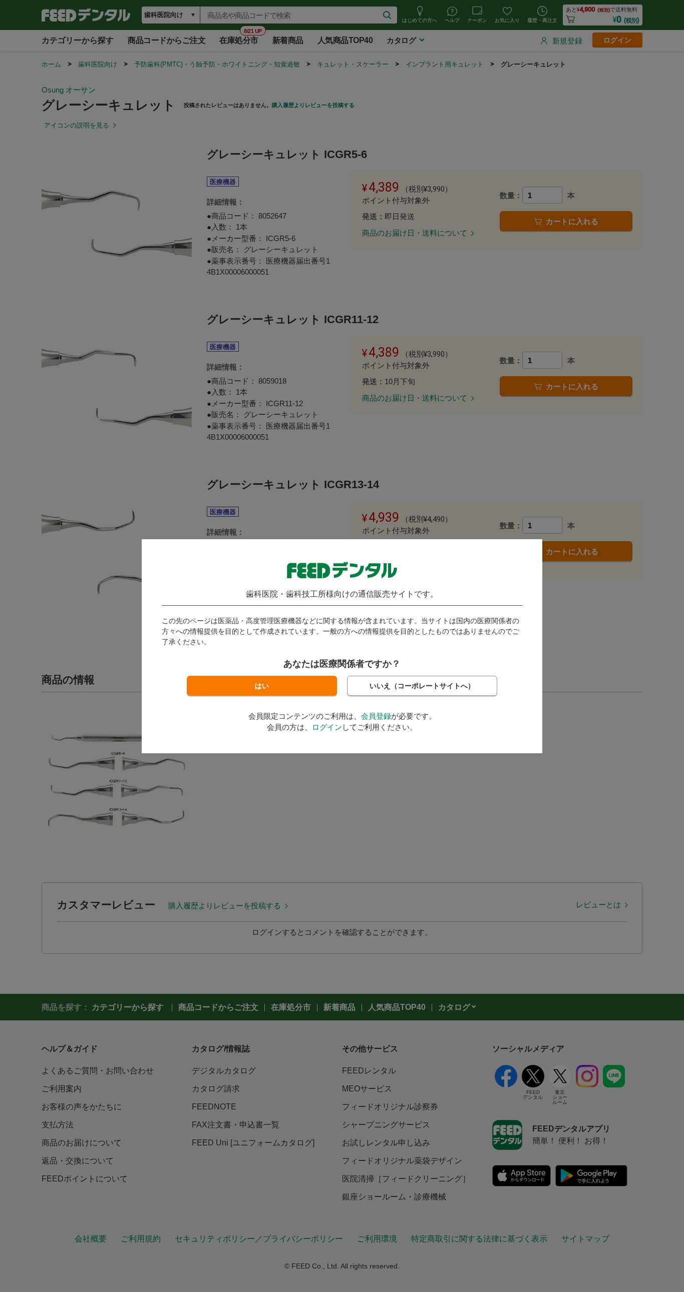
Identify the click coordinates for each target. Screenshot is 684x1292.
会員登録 (376, 716)
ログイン (327, 727)
